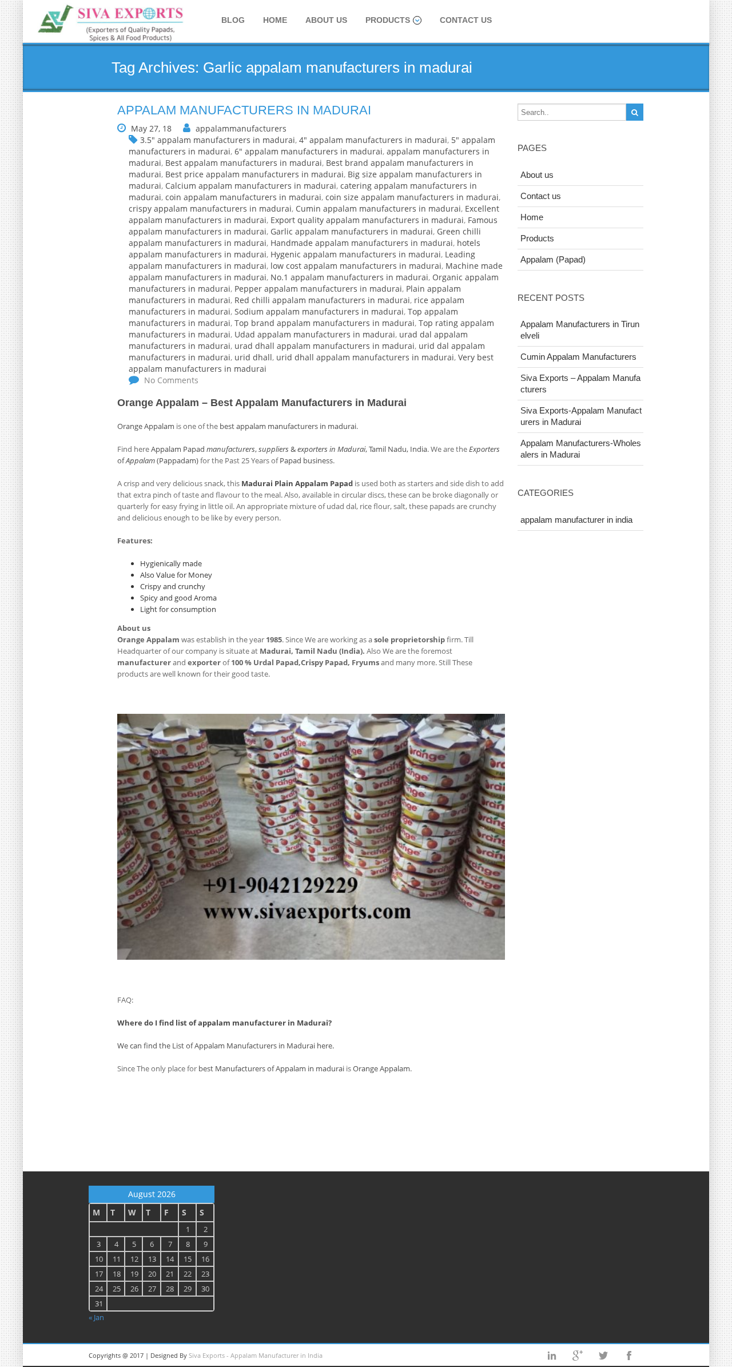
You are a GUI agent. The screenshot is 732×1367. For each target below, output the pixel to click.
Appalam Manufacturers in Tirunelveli (579, 329)
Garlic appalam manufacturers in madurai (351, 231)
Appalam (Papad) (553, 259)
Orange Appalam (158, 402)
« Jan (96, 1317)
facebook (629, 1355)
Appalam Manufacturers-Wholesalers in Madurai (580, 448)
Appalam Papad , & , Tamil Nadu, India (289, 449)
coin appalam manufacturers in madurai (243, 197)
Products (387, 20)
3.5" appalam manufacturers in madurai (217, 139)
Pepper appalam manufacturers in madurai (318, 288)
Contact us (466, 20)
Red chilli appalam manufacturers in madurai (322, 300)
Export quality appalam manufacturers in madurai (367, 219)
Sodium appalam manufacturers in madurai (319, 311)
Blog (233, 20)
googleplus (577, 1355)
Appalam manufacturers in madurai (244, 110)
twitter (603, 1355)
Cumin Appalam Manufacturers (578, 356)
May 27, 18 (151, 128)
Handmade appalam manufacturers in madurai (361, 242)
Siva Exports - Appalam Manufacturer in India (256, 1355)
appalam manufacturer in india (576, 519)
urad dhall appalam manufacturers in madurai (324, 345)
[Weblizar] (111, 23)
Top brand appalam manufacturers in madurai (324, 322)
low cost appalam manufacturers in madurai (355, 265)
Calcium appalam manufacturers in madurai (250, 185)
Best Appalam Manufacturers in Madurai (308, 402)
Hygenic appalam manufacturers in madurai (355, 254)
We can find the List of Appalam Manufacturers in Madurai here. (225, 1045)
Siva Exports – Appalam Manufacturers (580, 383)
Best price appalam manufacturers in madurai (254, 174)
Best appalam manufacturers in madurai (243, 162)
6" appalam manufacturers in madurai (308, 151)
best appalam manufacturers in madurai (288, 426)
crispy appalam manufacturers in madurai (210, 208)
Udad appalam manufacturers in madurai (314, 334)
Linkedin (551, 1355)
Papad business (306, 460)
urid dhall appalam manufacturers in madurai (365, 357)
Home (275, 20)
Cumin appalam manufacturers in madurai (378, 208)
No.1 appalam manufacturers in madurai (349, 277)
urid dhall (253, 357)
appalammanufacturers (241, 128)
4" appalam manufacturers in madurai (373, 139)
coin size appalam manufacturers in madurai (412, 197)
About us (326, 20)
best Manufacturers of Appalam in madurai (271, 1068)
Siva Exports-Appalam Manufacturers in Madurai (581, 416)
